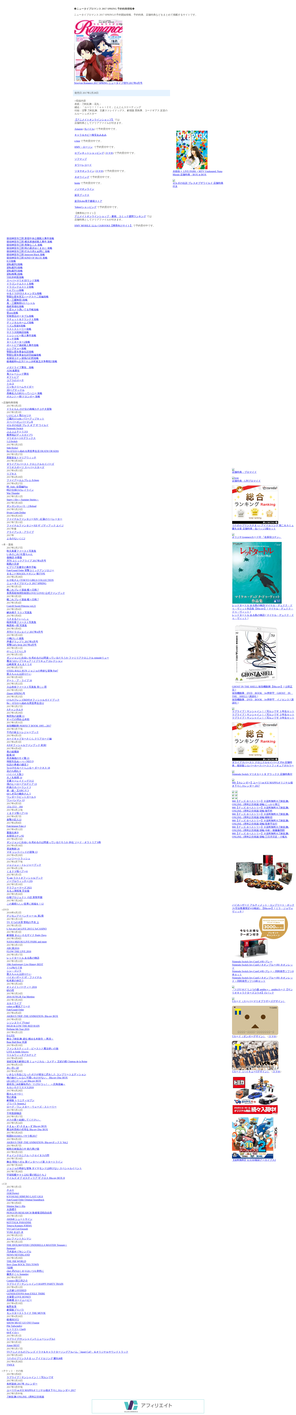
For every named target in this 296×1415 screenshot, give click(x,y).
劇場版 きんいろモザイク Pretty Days (26, 935)
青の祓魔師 (13, 751)
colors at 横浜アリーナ (18, 1006)
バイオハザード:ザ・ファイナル (24, 977)
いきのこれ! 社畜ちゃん (20, 554)
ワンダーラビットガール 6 (21, 797)
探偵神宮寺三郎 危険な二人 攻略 (24, 245)
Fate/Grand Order (15, 1009)
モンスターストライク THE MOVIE (26, 1313)
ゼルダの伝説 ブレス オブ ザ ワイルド (28, 425)
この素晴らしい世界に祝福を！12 (25, 903)
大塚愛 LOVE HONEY (19, 1297)
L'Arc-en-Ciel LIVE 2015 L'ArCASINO (27, 928)
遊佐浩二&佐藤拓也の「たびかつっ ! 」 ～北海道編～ (36, 1084)
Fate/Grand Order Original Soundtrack (25, 1199)
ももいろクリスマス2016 (20, 1087)
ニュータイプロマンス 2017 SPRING (26, 583)
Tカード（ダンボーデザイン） (249, 1036)
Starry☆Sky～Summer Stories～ (23, 499)
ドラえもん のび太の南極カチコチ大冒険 (29, 409)
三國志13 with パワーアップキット (25, 418)
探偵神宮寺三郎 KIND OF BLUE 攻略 (27, 257)
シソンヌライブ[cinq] (18, 1022)
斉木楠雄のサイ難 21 (18, 758)
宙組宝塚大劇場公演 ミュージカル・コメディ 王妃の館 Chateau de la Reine (47, 1061)
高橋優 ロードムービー (19, 1300)
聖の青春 (11, 1097)
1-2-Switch (12, 441)
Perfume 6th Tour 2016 (18, 1029)
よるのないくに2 (16, 538)
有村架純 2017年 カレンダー (22, 1383)
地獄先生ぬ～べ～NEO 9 (20, 761)
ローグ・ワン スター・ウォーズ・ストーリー (32, 1106)
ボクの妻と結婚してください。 (24, 1119)
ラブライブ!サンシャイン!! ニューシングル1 (31, 1339)
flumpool (11, 1248)
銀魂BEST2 (13, 1319)
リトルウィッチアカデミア (21, 1055)
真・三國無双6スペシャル (21, 303)
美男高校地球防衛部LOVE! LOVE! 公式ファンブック (36, 593)
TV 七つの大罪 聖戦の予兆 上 (23, 922)
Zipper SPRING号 (16, 693)
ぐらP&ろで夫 (14, 967)
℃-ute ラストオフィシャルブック (25, 878)
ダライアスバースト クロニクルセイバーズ (30, 464)
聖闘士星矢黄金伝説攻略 (20, 351)
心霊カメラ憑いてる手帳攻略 (23, 309)
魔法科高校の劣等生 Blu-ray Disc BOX (27, 1129)
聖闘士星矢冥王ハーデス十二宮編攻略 (28, 296)
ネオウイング (81, 177)
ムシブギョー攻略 (16, 348)
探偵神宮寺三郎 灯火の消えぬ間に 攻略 (28, 251)
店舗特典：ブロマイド (244, 472)
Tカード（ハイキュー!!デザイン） (251, 1071)
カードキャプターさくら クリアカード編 (29, 738)
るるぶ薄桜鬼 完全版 (18, 891)
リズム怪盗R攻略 (16, 325)
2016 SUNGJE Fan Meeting (21, 996)
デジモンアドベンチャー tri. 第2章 (25, 916)
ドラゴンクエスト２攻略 (20, 287)
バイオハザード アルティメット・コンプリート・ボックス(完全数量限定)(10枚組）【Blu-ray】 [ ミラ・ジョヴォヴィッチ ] (263, 908)
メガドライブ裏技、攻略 (20, 367)
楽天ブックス (81, 195)
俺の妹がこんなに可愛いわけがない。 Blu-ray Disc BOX (37, 1077)
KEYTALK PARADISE (19, 1222)
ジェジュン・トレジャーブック (24, 865)
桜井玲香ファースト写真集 (21, 622)
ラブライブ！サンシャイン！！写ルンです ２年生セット (263, 714)
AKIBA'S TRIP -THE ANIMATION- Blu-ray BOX (32, 1016)
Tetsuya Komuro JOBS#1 (19, 1225)
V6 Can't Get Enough (17, 1229)
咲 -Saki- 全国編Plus (17, 486)
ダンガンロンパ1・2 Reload (21, 506)
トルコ (10, 383)
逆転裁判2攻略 (15, 264)
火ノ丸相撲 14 (14, 777)
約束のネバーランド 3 (19, 787)
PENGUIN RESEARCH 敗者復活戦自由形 (29, 1212)
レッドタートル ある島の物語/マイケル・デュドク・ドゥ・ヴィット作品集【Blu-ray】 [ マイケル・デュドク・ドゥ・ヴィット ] (262, 608)
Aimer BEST (13, 1345)
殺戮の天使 (13, 564)
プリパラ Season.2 (16, 1103)
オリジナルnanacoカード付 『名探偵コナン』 (257, 537)
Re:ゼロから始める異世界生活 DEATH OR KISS (33, 451)
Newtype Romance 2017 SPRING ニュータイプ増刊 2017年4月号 (108, 83)
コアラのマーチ (15, 380)
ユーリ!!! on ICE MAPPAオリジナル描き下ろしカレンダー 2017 (41, 1390)
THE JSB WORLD (16, 1261)
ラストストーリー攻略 (19, 329)
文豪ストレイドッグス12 (20, 780)
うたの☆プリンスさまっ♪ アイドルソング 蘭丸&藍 (35, 1358)
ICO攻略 (11, 261)
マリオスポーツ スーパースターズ (25, 467)
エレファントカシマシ (19, 1238)
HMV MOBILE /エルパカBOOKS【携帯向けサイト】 (103, 225)
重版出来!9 (12, 832)
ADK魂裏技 (13, 370)
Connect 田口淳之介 (17, 1280)
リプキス (11, 473)
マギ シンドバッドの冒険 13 (22, 852)
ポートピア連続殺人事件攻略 (23, 345)
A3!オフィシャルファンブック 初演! (26, 745)
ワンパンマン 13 (16, 800)
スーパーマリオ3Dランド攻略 (23, 280)
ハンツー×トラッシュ (18, 858)
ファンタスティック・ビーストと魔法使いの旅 (32, 1048)
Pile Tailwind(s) (14, 1326)
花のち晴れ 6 (14, 771)
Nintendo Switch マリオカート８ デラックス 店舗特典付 (262, 774)
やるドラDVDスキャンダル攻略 (24, 293)
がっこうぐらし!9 (16, 651)
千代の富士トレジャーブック (23, 732)
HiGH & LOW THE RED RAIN (23, 1026)
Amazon (78, 129)
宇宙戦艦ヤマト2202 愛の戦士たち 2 (26, 1174)
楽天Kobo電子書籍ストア (88, 201)
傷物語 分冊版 (14, 557)
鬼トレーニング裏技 (18, 374)
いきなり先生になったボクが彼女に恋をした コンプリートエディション (46, 1074)
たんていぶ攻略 (15, 290)
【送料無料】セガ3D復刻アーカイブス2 (254, 1160)
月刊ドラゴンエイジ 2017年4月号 (25, 632)
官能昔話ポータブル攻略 (20, 316)
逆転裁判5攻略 (15, 270)
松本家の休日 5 (15, 980)
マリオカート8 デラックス (21, 438)
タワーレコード (83, 165)
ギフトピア (13, 377)
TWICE (10, 1365)
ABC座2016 (13, 948)
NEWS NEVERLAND (18, 1254)
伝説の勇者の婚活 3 (17, 764)
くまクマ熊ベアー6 (17, 813)
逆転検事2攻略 (15, 274)
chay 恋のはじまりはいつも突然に (25, 1271)
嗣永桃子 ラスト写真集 (19, 612)
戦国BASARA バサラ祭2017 (22, 1136)
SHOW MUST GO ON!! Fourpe (23, 1322)
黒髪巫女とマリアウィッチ (21, 457)
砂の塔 (10, 990)
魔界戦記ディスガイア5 (20, 435)
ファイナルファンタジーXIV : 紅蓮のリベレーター (34, 519)
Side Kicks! (12, 448)
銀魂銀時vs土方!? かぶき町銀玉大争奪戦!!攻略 (32, 361)
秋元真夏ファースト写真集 (21, 551)
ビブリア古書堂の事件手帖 (21, 567)
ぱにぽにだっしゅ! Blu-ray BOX (24, 1081)
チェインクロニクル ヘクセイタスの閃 (28, 1155)
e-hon (77, 141)
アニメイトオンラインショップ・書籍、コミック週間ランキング (110, 216)
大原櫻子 (11, 1209)
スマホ (109, 153)
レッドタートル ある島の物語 (23, 958)
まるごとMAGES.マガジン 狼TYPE (26, 573)
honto (77, 183)
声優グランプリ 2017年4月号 (22, 641)
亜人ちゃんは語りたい (19, 674)
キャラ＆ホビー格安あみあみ (90, 135)
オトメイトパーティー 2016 (22, 987)
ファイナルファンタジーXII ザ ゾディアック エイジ (35, 525)
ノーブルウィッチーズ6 (20, 881)
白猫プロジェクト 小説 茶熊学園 (24, 897)
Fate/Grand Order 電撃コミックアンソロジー (30, 570)
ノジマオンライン (84, 189)
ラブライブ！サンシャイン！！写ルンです (30, 1377)
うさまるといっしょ (18, 619)
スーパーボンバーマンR (20, 422)
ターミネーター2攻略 (18, 342)
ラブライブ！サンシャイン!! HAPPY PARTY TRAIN (35, 1284)
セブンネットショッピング (89, 153)
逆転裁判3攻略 (15, 267)
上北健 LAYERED (16, 1290)
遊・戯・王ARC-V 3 (18, 790)
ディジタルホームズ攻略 (20, 322)
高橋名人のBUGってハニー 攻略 (24, 393)
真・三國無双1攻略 (17, 300)
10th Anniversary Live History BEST (25, 964)
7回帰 (10, 1267)
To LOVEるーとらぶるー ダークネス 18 (28, 768)
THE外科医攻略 (15, 277)
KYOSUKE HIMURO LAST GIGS (25, 1196)
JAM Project (13, 1193)
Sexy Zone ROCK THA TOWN (23, 1264)
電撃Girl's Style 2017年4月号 (22, 645)
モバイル (89, 129)
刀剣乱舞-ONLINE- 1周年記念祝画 (25, 1396)
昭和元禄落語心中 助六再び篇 (23, 1149)
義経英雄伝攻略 (15, 306)
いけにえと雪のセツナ (19, 415)
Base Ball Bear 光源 (17, 1042)
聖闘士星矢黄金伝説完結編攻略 (24, 355)
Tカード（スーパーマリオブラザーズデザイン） (258, 1001)
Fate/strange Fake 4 (16, 826)
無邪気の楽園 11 (16, 716)
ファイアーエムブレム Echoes (23, 480)
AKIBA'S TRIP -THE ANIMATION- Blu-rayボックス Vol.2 (37, 1142)
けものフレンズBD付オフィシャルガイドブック (33, 700)
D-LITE (11, 1035)
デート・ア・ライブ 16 (19, 680)
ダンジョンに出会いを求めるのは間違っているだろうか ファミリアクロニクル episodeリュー (58, 657)
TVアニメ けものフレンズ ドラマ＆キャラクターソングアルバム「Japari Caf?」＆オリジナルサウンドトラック (67, 1352)
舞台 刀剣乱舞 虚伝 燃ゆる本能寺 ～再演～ (30, 1039)
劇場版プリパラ (15, 1309)
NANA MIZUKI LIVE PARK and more (27, 941)
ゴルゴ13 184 (15, 806)
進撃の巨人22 (14, 819)
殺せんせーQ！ (15, 1094)
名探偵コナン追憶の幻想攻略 (23, 358)
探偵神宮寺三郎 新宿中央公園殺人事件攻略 (30, 238)
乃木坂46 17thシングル (19, 1251)
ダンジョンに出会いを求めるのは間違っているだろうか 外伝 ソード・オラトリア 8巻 (54, 842)
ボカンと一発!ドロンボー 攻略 (23, 396)
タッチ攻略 (13, 338)
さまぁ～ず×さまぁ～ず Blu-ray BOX (27, 1126)
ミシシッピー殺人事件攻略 (21, 335)
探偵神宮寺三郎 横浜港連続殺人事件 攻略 (29, 241)
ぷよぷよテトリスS (17, 431)
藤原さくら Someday (18, 1274)
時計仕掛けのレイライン (20, 490)
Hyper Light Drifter (16, 512)
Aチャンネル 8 (15, 709)
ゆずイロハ (13, 1332)
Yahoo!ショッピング (86, 207)
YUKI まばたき (15, 1232)
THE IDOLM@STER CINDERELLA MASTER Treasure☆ (37, 1245)
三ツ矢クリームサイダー (20, 387)
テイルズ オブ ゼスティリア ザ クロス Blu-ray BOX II (36, 1178)
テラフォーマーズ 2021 (19, 887)
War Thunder (13, 493)
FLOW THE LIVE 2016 (19, 951)
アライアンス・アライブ (20, 532)
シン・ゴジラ (14, 971)
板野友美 (11, 1306)
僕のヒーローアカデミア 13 (22, 784)
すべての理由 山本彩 (18, 719)
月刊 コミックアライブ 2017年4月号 (26, 560)
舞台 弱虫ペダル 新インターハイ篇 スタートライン (35, 1162)
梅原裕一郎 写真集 (17, 625)
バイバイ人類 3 (15, 774)
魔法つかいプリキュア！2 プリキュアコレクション (35, 661)
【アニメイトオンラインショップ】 (94, 119)
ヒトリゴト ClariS (16, 1329)
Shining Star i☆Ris (16, 1206)
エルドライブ (14, 1003)
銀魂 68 (11, 755)
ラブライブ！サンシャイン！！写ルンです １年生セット (263, 711)
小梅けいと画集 (15, 638)
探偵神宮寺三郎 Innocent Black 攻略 (26, 254)
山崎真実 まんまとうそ (19, 664)
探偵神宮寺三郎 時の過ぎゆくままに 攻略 (29, 248)
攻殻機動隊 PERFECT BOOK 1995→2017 (29, 725)
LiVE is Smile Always (18, 1051)
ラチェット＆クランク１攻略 (23, 319)
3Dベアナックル (16, 390)
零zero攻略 (12, 313)
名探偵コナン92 (15, 836)
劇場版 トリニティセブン (20, 1100)
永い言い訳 (13, 1068)
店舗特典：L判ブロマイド (246, 481)
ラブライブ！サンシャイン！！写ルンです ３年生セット (263, 717)
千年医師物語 (14, 1113)
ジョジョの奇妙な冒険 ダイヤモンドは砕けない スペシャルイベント (44, 1168)
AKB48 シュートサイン (19, 1219)
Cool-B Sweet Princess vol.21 (21, 606)
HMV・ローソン (83, 147)
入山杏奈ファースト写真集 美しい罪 (27, 687)
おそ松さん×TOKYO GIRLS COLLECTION (30, 580)
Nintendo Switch (15, 428)
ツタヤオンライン (84, 171)
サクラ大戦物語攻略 (18, 332)
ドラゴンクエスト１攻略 (20, 283)
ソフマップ (80, 159)
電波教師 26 (13, 848)
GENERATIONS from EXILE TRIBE (26, 1293)
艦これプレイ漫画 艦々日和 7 (23, 590)
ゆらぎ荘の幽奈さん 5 (19, 793)
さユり (10, 1190)
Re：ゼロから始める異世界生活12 (25, 703)
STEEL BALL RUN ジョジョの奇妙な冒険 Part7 (32, 670)
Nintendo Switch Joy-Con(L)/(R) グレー (252, 961)
